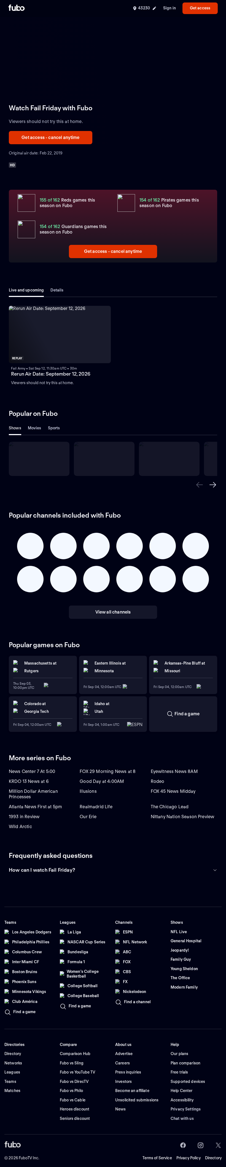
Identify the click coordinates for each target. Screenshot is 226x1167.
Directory (213, 1158)
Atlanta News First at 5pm (35, 806)
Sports (54, 428)
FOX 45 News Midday (173, 791)
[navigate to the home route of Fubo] (16, 8)
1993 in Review (24, 816)
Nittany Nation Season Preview (182, 816)
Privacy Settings (186, 1109)
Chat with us (182, 1118)
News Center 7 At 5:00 (32, 771)
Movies (34, 428)
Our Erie (88, 816)
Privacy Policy (188, 1158)
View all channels (113, 612)
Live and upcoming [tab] (26, 290)
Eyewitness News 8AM (174, 771)
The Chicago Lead (170, 806)
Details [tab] (56, 290)
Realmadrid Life (96, 806)
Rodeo (158, 781)
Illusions (88, 791)
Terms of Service (157, 1158)
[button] (199, 484)
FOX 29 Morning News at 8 (108, 771)
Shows (15, 428)
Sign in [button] (169, 8)
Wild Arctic (20, 826)
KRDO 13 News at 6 (29, 781)
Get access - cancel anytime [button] (50, 137)
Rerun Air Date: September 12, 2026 (50, 374)
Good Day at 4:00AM (102, 781)
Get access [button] (200, 8)
